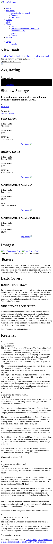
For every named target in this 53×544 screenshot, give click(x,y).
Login (13, 33)
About (8, 24)
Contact (14, 35)
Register (14, 44)
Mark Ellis (5, 107)
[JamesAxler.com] (8, 2)
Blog (8, 22)
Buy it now (25, 144)
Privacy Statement (45, 540)
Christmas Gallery (18, 31)
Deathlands (15, 17)
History (14, 26)
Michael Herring (7, 113)
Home (8, 8)
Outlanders (15, 15)
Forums (9, 20)
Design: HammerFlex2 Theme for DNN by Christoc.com (23, 542)
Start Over (26, 56)
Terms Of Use (31, 540)
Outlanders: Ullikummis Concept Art (25, 28)
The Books (10, 11)
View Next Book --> (44, 56)
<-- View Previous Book (10, 56)
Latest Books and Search (20, 13)
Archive (9, 37)
